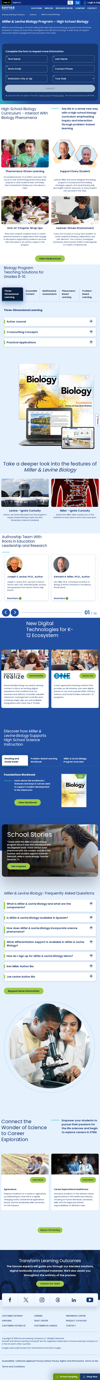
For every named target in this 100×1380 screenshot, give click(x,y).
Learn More (38, 1180)
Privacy (55, 1361)
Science (33, 14)
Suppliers (7, 1320)
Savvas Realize (36, 675)
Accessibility (8, 1361)
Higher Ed (17, 2)
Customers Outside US (14, 1325)
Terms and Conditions (13, 1366)
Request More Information (23, 991)
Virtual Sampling (68, 1376)
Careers (38, 1315)
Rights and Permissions (72, 1361)
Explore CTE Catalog (50, 1230)
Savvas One (87, 675)
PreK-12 (6, 2)
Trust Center (41, 1320)
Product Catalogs (76, 1320)
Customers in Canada (45, 1325)
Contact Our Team (50, 1283)
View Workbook (27, 802)
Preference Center (76, 1315)
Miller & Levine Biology (50, 14)
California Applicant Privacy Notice (33, 1361)
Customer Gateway (12, 1315)
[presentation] (6, 612)
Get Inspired (18, 866)
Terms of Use (91, 1361)
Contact (71, 1325)
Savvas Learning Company (13, 14)
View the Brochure (50, 258)
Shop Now (92, 1376)
